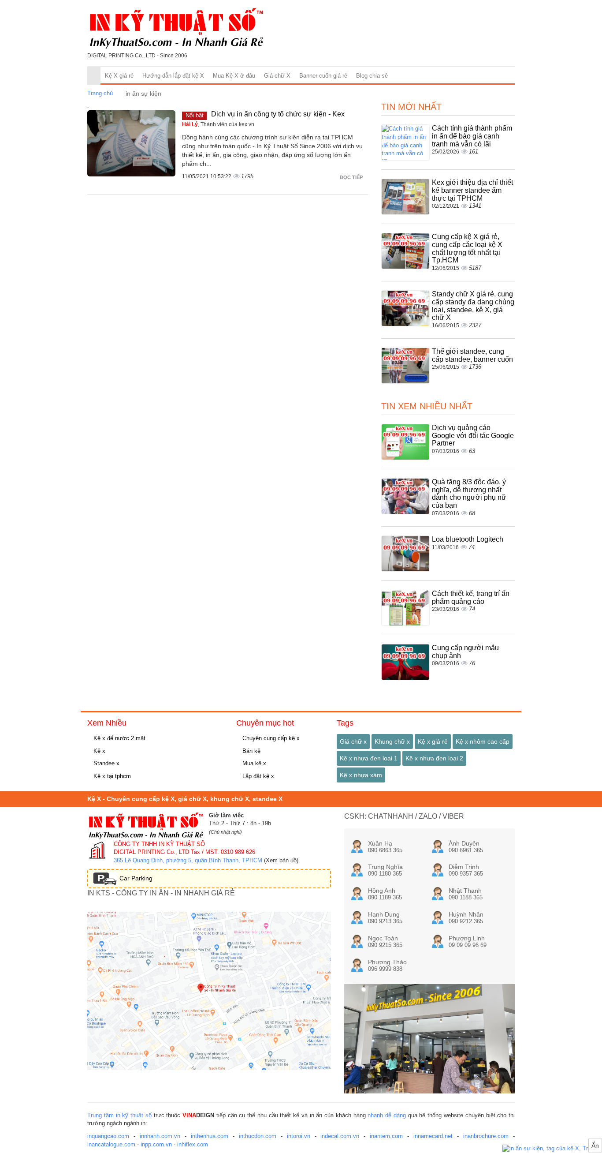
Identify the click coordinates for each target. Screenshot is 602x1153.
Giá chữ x (353, 741)
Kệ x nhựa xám (361, 775)
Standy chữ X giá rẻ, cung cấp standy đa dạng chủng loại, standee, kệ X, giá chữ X (473, 305)
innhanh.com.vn (160, 1136)
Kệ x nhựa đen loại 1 (369, 758)
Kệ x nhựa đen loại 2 (434, 758)
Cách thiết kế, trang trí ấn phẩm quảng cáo (470, 597)
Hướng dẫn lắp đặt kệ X (173, 75)
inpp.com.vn (156, 1144)
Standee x (105, 763)
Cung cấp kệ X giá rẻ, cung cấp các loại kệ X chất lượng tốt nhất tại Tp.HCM (467, 248)
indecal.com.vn (339, 1136)
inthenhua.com (209, 1136)
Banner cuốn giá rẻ (323, 75)
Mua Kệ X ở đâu (234, 75)
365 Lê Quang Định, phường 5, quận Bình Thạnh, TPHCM (188, 860)
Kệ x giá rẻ (433, 741)
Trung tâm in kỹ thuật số (119, 1115)
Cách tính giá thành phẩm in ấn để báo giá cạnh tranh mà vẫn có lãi (472, 135)
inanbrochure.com (486, 1136)
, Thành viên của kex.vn (218, 124)
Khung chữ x (392, 741)
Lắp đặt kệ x (257, 776)
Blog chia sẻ (372, 75)
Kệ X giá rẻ (119, 75)
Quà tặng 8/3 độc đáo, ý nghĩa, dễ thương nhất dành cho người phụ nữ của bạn (469, 493)
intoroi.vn (298, 1136)
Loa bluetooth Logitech (467, 539)
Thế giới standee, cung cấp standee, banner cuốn (472, 355)
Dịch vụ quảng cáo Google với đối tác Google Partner (473, 435)
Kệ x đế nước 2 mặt (118, 738)
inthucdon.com (257, 1136)
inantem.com (386, 1136)
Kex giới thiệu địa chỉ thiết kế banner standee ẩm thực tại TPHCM (472, 190)
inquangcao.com (108, 1136)
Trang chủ (100, 93)
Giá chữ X (277, 75)
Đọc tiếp (352, 177)
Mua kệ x (253, 763)
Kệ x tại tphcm (111, 776)
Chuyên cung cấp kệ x (270, 738)
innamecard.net (433, 1136)
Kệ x (98, 751)
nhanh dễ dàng (387, 1115)
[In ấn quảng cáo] (552, 1149)
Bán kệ (250, 751)
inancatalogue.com (111, 1144)
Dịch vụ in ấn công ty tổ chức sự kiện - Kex (278, 114)
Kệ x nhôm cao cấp (482, 741)
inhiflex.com (192, 1144)
